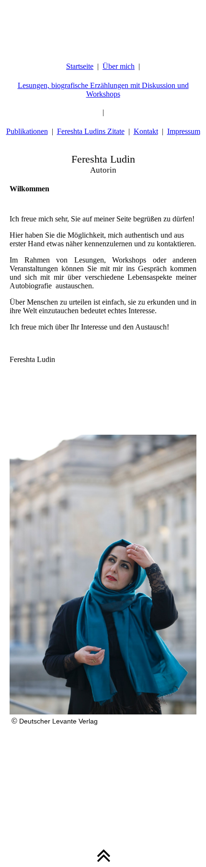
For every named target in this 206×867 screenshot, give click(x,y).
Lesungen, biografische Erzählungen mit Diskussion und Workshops (103, 89)
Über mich (119, 66)
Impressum (183, 131)
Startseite (79, 66)
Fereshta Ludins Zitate (91, 131)
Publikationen (27, 131)
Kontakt (146, 131)
